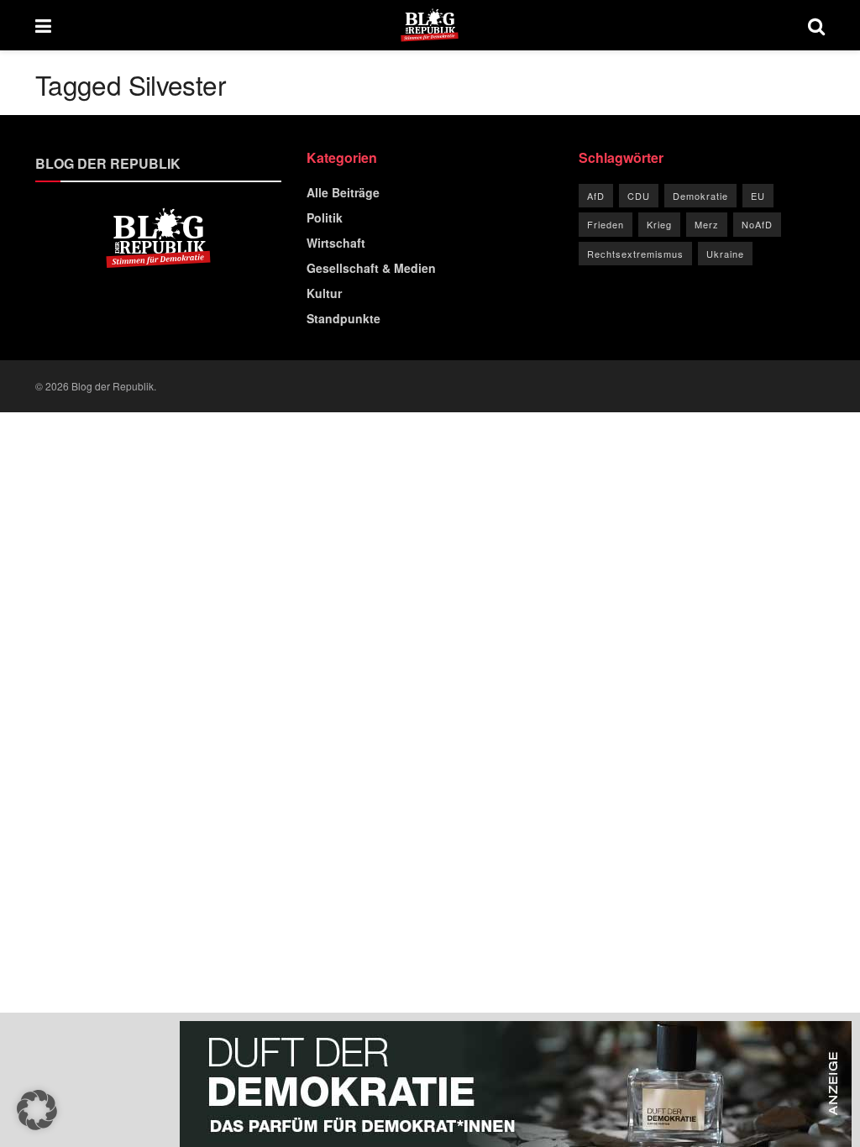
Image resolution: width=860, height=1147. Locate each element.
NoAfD (757, 224)
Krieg (659, 224)
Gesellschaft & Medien (371, 267)
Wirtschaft (336, 242)
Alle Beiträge (343, 192)
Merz (707, 224)
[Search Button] (816, 25)
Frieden (605, 224)
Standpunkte (343, 318)
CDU (638, 195)
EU (758, 195)
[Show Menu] (43, 25)
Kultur (324, 293)
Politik (325, 217)
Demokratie (700, 195)
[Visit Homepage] (430, 25)
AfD (596, 195)
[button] (37, 1110)
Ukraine (725, 253)
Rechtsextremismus (635, 253)
